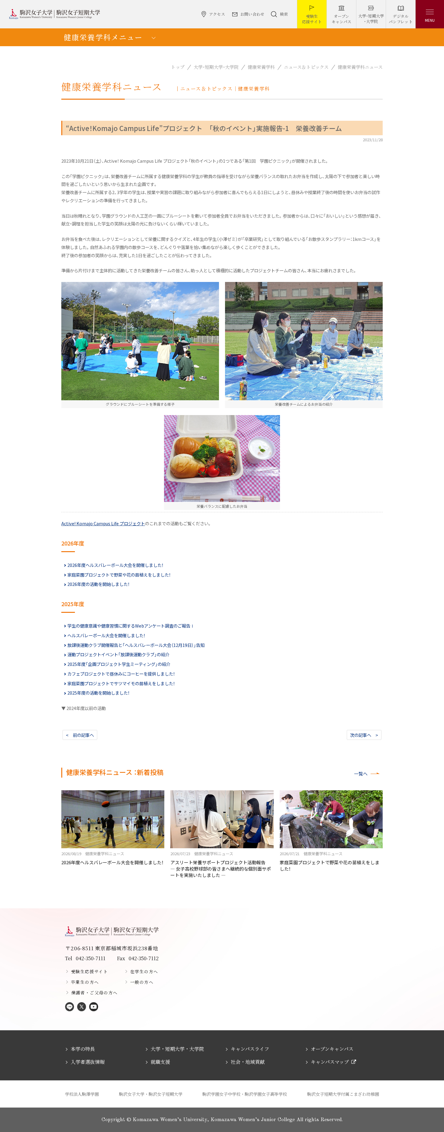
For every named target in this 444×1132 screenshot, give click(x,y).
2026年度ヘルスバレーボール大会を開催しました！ (115, 565)
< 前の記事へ (80, 735)
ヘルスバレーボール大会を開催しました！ (106, 635)
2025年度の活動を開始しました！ (98, 692)
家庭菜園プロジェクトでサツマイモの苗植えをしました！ (121, 683)
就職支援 (160, 1061)
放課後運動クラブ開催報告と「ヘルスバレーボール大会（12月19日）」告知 (135, 645)
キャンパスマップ (330, 1061)
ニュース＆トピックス (306, 67)
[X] (81, 1007)
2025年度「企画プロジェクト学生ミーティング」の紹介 (118, 664)
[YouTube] (93, 1007)
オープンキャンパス (332, 1048)
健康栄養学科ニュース (360, 67)
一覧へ (361, 773)
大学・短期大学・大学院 (216, 67)
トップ (178, 67)
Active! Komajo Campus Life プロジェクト (103, 523)
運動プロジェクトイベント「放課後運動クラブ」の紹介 (118, 654)
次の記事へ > (364, 735)
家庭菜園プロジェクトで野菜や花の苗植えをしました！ (119, 574)
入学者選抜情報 (88, 1061)
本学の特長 (83, 1048)
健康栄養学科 (261, 67)
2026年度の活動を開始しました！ (98, 584)
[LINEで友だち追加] (69, 1007)
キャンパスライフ (250, 1048)
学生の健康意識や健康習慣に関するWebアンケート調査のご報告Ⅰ (131, 625)
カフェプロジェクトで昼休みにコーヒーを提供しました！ (121, 673)
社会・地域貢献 (248, 1061)
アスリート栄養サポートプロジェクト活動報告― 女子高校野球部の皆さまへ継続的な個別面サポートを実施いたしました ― (220, 864)
